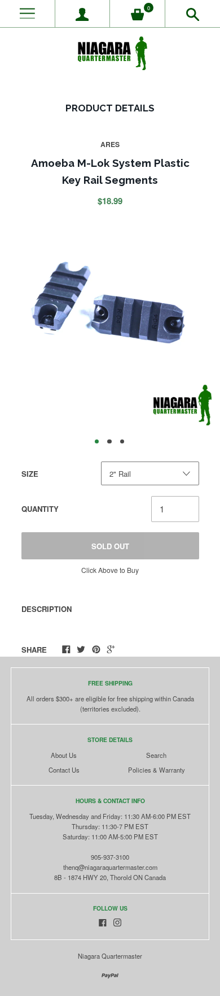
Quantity (40, 508)
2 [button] (109, 441)
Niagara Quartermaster (110, 955)
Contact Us (64, 769)
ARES (110, 144)
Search (156, 755)
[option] (109, 323)
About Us (64, 755)
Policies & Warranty (156, 769)
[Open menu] (27, 13)
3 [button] (122, 441)
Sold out (110, 546)
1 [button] (97, 441)
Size (29, 473)
